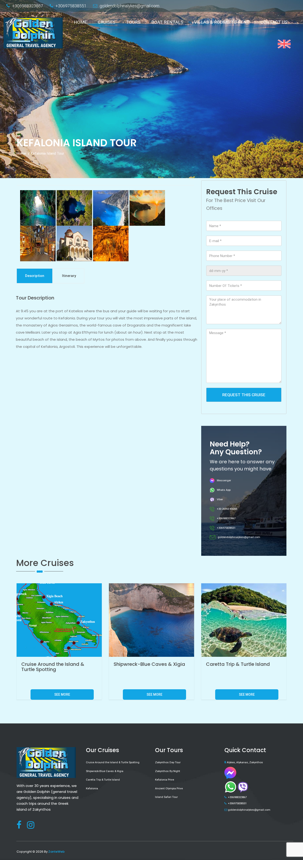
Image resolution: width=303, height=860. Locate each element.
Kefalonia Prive (164, 779)
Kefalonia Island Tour (47, 153)
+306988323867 (27, 5)
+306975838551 (70, 5)
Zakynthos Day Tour (168, 762)
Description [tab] (34, 276)
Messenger (224, 480)
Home (21, 153)
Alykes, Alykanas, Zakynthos (245, 762)
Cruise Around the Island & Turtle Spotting (112, 762)
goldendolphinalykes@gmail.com (129, 5)
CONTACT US (273, 22)
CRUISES (106, 22)
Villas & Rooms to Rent (222, 22)
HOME (80, 22)
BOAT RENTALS (167, 22)
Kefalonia (92, 788)
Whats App (224, 490)
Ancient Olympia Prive (169, 788)
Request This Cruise (243, 394)
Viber (220, 499)
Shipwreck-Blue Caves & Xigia (104, 771)
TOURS (133, 22)
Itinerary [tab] (69, 276)
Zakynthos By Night (167, 771)
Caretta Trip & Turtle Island (103, 779)
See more (62, 694)
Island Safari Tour (166, 797)
